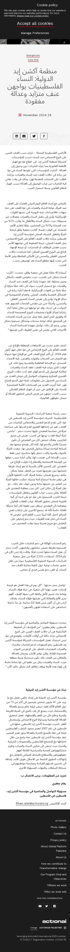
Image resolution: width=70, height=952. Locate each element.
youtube (40, 906)
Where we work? (56, 885)
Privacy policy (58, 840)
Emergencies (33, 55)
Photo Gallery (58, 827)
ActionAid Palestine (54, 921)
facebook (54, 906)
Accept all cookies (35, 24)
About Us (61, 857)
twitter (46, 906)
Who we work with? (55, 892)
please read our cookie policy (33, 15)
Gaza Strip (33, 59)
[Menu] (64, 5)
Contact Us (60, 834)
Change (33, 928)
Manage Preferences (35, 33)
